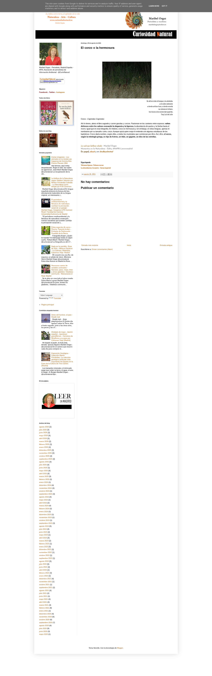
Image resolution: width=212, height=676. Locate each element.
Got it (164, 6)
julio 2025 (43, 465)
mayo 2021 (43, 599)
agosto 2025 (44, 462)
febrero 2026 (44, 444)
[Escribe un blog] (104, 174)
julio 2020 (43, 628)
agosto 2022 (44, 561)
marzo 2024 (43, 506)
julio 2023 (43, 529)
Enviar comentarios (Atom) (102, 249)
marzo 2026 (43, 441)
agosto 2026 (44, 427)
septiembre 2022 (45, 558)
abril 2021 (43, 602)
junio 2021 (43, 596)
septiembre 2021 (45, 587)
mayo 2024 (43, 500)
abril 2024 (43, 503)
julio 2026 (43, 430)
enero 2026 (43, 447)
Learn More (154, 6)
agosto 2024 (44, 497)
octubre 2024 (44, 491)
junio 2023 (43, 532)
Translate (57, 298)
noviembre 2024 (45, 488)
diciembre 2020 (45, 614)
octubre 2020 (44, 620)
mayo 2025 (43, 471)
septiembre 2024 (45, 494)
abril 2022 (43, 570)
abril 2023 (43, 538)
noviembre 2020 (45, 617)
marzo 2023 (43, 541)
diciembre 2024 (45, 485)
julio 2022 (43, 564)
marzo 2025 (43, 476)
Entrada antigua (166, 245)
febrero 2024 (44, 509)
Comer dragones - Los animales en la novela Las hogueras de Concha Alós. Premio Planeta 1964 (61, 160)
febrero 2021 (44, 608)
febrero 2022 (44, 573)
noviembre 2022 (45, 552)
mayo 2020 (43, 634)
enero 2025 (43, 482)
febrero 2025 (44, 479)
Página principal (47, 305)
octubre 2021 (44, 585)
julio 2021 (43, 593)
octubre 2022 (44, 555)
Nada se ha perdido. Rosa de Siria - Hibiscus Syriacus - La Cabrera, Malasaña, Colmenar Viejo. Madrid (62, 249)
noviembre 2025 (45, 453)
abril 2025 (43, 474)
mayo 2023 (43, 535)
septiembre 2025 (45, 459)
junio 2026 (43, 433)
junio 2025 (43, 468)
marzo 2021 (43, 605)
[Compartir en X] (106, 174)
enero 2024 (43, 511)
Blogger (120, 648)
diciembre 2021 (45, 579)
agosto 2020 (44, 625)
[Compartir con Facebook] (108, 174)
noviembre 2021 (45, 582)
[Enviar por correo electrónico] (101, 174)
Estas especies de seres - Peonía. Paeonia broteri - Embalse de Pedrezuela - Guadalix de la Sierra (61, 230)
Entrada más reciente (89, 245)
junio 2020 (43, 631)
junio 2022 (43, 567)
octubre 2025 (44, 456)
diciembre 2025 (45, 450)
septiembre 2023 (45, 523)
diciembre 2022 (45, 549)
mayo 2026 (43, 435)
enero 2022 (43, 576)
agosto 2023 (44, 526)
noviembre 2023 (45, 517)
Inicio (129, 245)
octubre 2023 (44, 520)
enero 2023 (43, 547)
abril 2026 (43, 438)
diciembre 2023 (45, 514)
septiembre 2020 (45, 622)
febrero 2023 (44, 544)
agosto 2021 (44, 590)
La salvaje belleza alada (91, 146)
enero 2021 (43, 611)
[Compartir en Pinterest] (111, 174)
